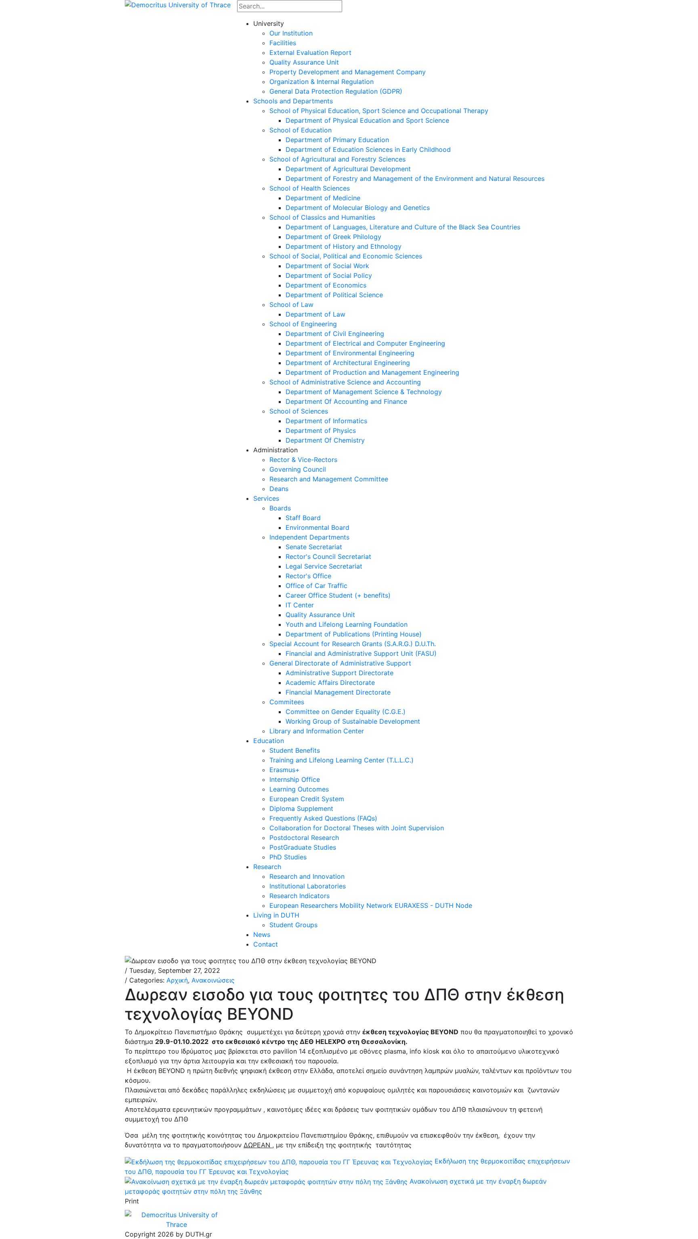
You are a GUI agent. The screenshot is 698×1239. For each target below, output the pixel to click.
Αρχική (177, 980)
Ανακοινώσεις (213, 980)
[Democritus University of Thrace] (178, 4)
